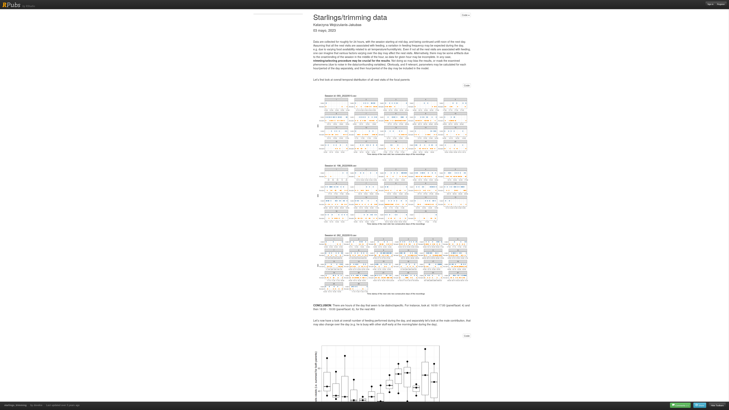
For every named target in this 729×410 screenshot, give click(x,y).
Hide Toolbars (717, 405)
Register (721, 4)
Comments (682, 405)
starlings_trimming (15, 405)
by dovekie (36, 405)
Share (701, 405)
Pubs (11, 5)
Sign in (710, 4)
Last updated (63, 405)
